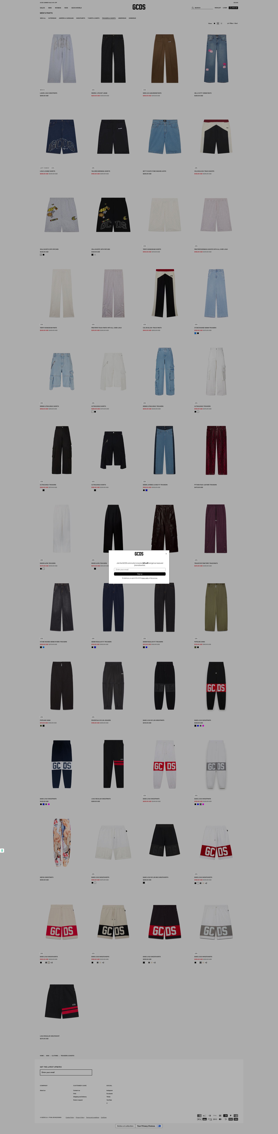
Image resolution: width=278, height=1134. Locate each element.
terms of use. (154, 578)
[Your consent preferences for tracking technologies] (2, 850)
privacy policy (145, 578)
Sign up (139, 574)
